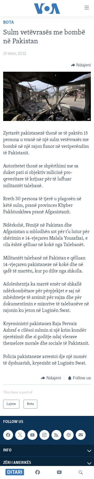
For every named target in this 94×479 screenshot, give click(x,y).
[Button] (81, 65)
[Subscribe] (81, 435)
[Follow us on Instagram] (44, 435)
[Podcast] (68, 435)
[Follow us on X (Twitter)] (20, 435)
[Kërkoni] (81, 472)
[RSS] (56, 435)
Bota (8, 22)
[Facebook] (38, 472)
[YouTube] (59, 472)
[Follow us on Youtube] (32, 435)
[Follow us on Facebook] (8, 435)
